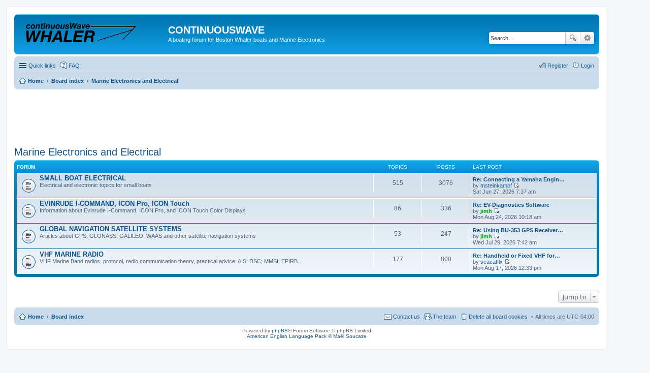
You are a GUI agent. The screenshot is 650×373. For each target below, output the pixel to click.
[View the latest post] (516, 185)
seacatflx (491, 262)
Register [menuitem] (557, 66)
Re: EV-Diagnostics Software (511, 205)
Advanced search (587, 38)
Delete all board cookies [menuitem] (498, 317)
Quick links (42, 66)
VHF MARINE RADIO (72, 254)
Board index (67, 317)
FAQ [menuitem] (74, 66)
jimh (486, 211)
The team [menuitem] (444, 317)
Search (572, 38)
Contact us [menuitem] (406, 317)
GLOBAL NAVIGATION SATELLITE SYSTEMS (111, 229)
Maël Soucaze (350, 336)
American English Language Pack (287, 336)
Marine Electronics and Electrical (87, 152)
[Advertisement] (199, 114)
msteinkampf (496, 185)
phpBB (280, 330)
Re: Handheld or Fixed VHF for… (516, 256)
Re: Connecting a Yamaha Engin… (519, 179)
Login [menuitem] (587, 66)
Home (36, 317)
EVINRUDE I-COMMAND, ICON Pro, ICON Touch (114, 203)
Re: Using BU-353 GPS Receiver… (518, 230)
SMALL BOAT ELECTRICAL (83, 178)
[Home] (92, 33)
